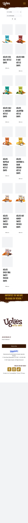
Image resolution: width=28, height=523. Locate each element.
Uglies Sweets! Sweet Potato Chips (6, 221)
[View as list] (15, 19)
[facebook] (9, 369)
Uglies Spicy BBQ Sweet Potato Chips (6, 275)
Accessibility (13, 373)
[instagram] (14, 369)
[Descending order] (20, 12)
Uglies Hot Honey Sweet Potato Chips (20, 221)
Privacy (23, 373)
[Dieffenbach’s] (14, 350)
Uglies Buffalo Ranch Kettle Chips (6, 165)
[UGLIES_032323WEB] (6, 1)
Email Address (6, 339)
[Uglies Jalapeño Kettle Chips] (20, 90)
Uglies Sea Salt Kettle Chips (7, 60)
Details (7, 68)
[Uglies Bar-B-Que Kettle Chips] (20, 39)
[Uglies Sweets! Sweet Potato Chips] (7, 198)
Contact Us (6, 373)
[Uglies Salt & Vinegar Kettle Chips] (7, 90)
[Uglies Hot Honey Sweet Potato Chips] (20, 198)
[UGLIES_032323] (14, 309)
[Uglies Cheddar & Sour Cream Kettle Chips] (20, 141)
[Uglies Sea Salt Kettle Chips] (7, 39)
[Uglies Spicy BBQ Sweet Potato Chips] (7, 252)
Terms (18, 373)
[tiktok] (19, 369)
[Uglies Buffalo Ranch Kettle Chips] (7, 141)
